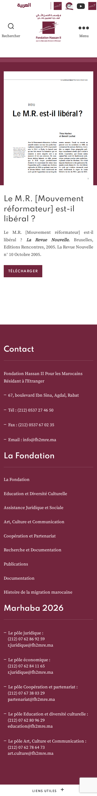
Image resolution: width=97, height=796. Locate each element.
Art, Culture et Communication (34, 522)
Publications (16, 564)
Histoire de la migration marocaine (38, 592)
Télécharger (23, 271)
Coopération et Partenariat (30, 536)
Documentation (19, 578)
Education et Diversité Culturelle (35, 494)
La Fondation (17, 479)
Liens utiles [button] (45, 791)
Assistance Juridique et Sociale (33, 508)
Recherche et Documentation (32, 550)
